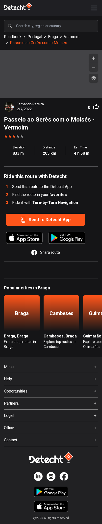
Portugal (34, 36)
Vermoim (71, 36)
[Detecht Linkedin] (38, 477)
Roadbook (13, 36)
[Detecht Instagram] (51, 477)
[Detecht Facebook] (63, 477)
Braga (53, 36)
